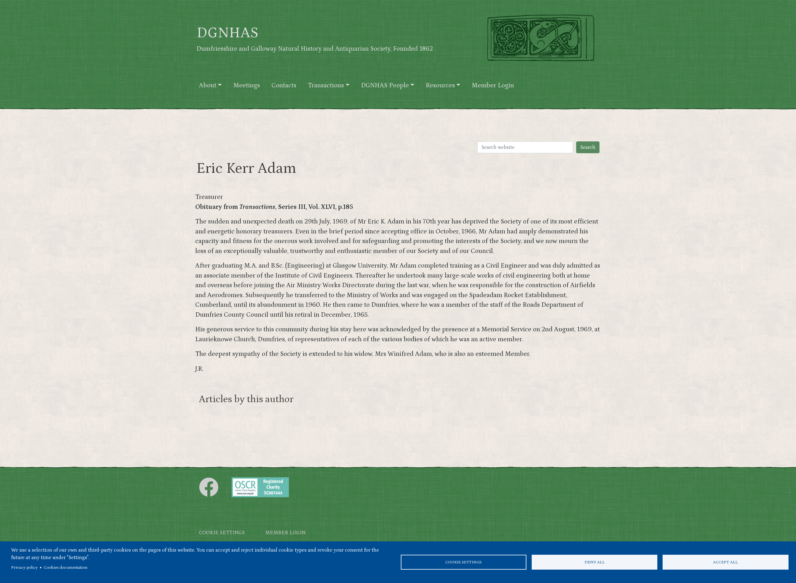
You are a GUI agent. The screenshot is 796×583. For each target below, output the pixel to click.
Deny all (595, 562)
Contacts (283, 85)
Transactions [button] (326, 85)
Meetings (246, 85)
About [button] (207, 85)
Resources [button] (440, 85)
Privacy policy (24, 567)
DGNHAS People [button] (385, 85)
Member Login (493, 85)
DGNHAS (227, 33)
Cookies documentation (65, 567)
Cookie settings (463, 562)
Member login (285, 533)
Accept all (725, 562)
